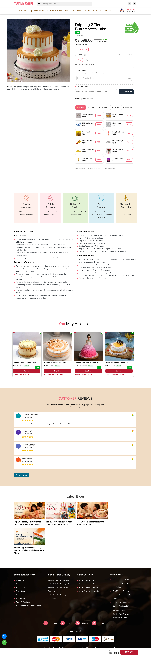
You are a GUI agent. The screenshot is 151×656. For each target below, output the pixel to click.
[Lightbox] (66, 22)
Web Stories (21, 591)
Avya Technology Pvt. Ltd (105, 648)
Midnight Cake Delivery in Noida (60, 584)
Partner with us (22, 595)
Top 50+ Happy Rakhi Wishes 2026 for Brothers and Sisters (123, 583)
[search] (39, 4)
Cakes (78, 10)
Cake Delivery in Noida (88, 584)
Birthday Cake (25, 10)
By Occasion (69, 10)
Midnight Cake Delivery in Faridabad (58, 596)
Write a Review (22, 475)
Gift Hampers (105, 10)
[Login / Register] (129, 3)
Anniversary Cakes (40, 10)
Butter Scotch (82, 49)
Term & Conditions (23, 602)
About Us (20, 580)
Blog (18, 584)
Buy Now (27, 371)
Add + (99, 115)
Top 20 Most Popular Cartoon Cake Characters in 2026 (123, 594)
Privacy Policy (21, 598)
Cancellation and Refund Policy (28, 606)
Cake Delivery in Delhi (88, 580)
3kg (87, 60)
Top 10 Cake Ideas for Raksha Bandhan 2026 (122, 604)
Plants (95, 10)
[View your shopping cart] (134, 3)
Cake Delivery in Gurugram (89, 587)
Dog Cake (87, 10)
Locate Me (127, 92)
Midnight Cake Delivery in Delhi (60, 580)
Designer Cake (56, 10)
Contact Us (20, 587)
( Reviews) (79, 35)
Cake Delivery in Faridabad (89, 591)
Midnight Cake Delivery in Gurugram (58, 589)
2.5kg (79, 60)
